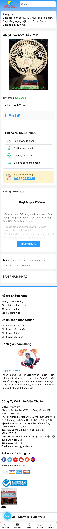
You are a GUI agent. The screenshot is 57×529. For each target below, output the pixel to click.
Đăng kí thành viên (11, 312)
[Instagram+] (15, 459)
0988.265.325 (8, 433)
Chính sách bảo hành (12, 337)
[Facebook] (3, 459)
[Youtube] (21, 459)
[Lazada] (33, 459)
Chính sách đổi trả (10, 333)
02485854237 (20, 429)
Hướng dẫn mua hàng (12, 301)
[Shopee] (27, 459)
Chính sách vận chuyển (13, 329)
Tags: (6, 260)
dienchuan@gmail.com (20, 446)
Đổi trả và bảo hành (11, 309)
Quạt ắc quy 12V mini (18, 265)
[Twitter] (9, 459)
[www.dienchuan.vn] (9, 4)
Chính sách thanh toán (13, 325)
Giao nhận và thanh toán (13, 305)
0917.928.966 (37, 429)
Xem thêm (27, 244)
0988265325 (24, 179)
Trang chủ (8, 14)
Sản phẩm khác (15, 276)
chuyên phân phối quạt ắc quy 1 (31, 260)
